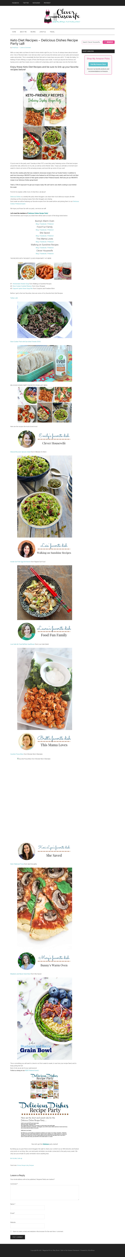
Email (12, 1213)
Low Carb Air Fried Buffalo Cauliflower (22, 644)
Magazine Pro (46, 1250)
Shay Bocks (56, 1250)
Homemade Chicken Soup (21, 284)
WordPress (91, 1250)
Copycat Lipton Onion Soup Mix (23, 288)
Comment (14, 1184)
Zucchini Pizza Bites (17, 754)
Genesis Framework (73, 1250)
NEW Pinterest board (32, 1070)
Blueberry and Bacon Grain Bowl (20, 974)
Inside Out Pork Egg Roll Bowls (20, 562)
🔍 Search (109, 42)
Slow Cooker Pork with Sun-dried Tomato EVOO (25, 341)
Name (12, 1204)
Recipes (31, 1165)
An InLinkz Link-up (16, 1158)
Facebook (43, 224)
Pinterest (51, 224)
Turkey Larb (14, 298)
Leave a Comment (25, 47)
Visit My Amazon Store (98, 64)
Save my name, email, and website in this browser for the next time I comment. (38, 1231)
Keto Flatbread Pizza (17, 864)
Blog (37, 224)
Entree (19, 1165)
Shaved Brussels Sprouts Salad (20, 452)
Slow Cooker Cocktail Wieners (22, 286)
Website (13, 1222)
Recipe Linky (25, 1165)
